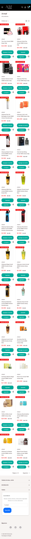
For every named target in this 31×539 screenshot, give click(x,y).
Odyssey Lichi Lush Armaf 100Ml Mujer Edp (23, 115)
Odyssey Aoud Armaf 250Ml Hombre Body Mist (7, 341)
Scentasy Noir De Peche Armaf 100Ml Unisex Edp (22, 341)
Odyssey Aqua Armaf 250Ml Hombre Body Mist (22, 303)
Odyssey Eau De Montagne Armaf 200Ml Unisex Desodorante (8, 116)
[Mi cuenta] (25, 7)
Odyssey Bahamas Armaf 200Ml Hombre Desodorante (7, 303)
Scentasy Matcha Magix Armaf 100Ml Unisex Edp (8, 378)
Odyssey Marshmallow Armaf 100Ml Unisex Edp (23, 415)
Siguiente (25, 473)
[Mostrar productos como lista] (28, 21)
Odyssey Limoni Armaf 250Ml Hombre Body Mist (23, 266)
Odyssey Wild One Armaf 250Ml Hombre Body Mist (7, 191)
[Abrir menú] (2, 7)
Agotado (23, 52)
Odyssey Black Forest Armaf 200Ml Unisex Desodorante (7, 153)
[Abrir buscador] (22, 7)
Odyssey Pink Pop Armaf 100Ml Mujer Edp (23, 79)
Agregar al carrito (7, 52)
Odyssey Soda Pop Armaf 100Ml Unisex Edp (22, 43)
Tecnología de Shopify (6, 535)
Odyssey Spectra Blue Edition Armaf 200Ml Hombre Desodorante (7, 228)
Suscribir (7, 510)
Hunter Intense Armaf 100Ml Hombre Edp (7, 79)
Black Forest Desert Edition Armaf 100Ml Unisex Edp (22, 453)
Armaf (3, 39)
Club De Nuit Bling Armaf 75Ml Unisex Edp (23, 152)
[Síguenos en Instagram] (15, 527)
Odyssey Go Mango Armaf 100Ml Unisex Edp (7, 453)
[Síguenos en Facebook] (11, 527)
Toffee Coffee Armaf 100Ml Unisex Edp (7, 414)
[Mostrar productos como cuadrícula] (26, 21)
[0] (28, 7)
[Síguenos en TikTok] (20, 527)
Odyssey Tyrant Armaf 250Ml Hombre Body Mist (23, 191)
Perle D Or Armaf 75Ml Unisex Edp (23, 377)
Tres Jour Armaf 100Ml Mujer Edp (7, 42)
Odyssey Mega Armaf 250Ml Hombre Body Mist (7, 266)
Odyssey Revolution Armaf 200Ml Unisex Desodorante (22, 228)
